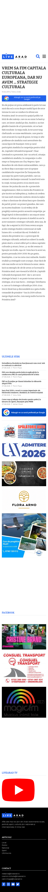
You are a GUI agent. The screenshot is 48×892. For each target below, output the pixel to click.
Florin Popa (17, 368)
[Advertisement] (24, 27)
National (5, 848)
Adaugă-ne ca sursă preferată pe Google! (27, 98)
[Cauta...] (38, 56)
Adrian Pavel (18, 404)
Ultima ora (6, 853)
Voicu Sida (17, 395)
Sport (4, 850)
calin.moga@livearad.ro (12, 879)
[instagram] (9, 884)
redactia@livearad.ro (11, 874)
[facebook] (4, 884)
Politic (4, 845)
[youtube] (13, 884)
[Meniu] (44, 56)
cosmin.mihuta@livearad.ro (14, 876)
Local (4, 843)
